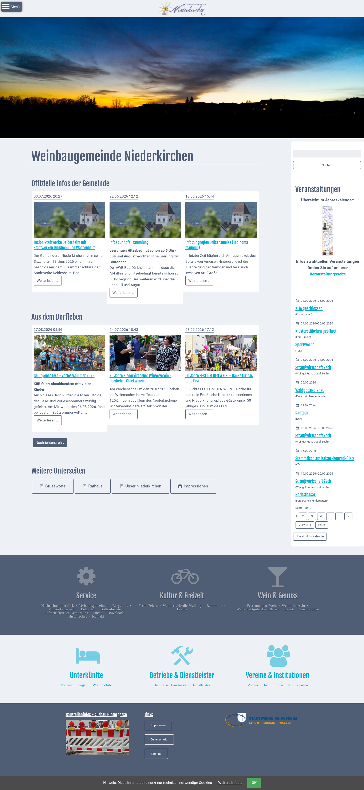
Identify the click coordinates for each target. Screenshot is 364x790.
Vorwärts (305, 524)
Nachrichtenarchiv (50, 442)
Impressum (158, 725)
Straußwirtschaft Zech (313, 367)
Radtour (301, 413)
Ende (321, 524)
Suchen (327, 165)
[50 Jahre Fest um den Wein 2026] (221, 353)
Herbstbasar (305, 494)
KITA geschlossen (309, 308)
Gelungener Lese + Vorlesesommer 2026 (64, 375)
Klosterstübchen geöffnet (315, 331)
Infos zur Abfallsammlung (129, 242)
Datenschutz (159, 739)
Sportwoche (304, 344)
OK (254, 783)
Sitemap (156, 753)
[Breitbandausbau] (97, 737)
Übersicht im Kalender (310, 536)
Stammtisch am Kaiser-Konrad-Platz (324, 458)
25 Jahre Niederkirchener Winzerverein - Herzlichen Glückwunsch (140, 378)
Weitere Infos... (230, 783)
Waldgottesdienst (309, 390)
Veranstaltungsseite (328, 274)
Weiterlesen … (49, 281)
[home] (182, 8)
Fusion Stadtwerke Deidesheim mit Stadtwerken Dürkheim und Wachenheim (64, 245)
